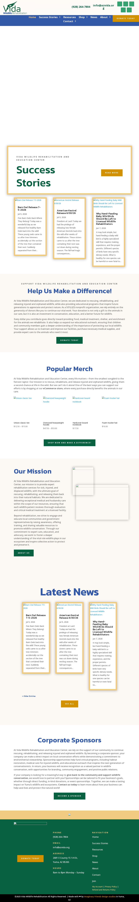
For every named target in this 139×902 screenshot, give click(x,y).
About (104, 17)
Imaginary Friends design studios (100, 896)
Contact (68, 21)
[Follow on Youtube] (131, 3)
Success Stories (48, 17)
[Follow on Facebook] (119, 3)
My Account (97, 886)
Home (32, 17)
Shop (82, 17)
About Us (24, 553)
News (93, 17)
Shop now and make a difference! (69, 443)
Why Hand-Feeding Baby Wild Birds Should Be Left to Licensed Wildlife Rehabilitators (107, 219)
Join (94, 881)
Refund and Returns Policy (103, 889)
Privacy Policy (111, 886)
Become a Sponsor (69, 796)
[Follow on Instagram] (125, 3)
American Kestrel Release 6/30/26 (67, 212)
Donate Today (126, 18)
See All (69, 704)
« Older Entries (29, 696)
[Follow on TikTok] (129, 9)
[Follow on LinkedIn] (123, 9)
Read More (112, 173)
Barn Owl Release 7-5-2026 (29, 208)
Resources (69, 17)
